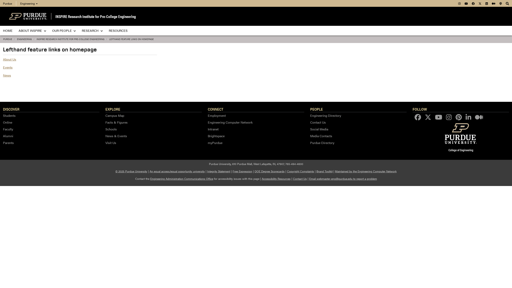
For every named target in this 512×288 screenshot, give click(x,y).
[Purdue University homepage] (28, 16)
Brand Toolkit (324, 171)
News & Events (116, 136)
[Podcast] (500, 3)
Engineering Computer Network (230, 122)
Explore (112, 109)
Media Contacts (321, 136)
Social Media (319, 129)
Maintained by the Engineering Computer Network (366, 171)
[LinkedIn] (486, 3)
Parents (8, 142)
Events (8, 67)
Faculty (8, 129)
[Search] (507, 3)
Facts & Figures (116, 122)
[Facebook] (473, 3)
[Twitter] (480, 3)
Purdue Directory (322, 142)
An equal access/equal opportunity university (177, 171)
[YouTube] (466, 3)
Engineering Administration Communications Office (181, 179)
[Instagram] (459, 3)
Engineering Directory (325, 115)
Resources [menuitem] (118, 30)
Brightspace (216, 136)
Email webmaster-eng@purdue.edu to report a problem (343, 179)
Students (9, 115)
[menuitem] (9, 3)
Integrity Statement (218, 171)
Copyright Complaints (300, 171)
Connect (215, 109)
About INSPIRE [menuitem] (31, 30)
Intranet (213, 129)
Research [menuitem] (90, 30)
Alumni (8, 136)
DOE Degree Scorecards (270, 171)
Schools (111, 129)
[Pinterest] (459, 117)
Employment (217, 115)
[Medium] (493, 3)
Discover (11, 109)
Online (7, 122)
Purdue (7, 3)
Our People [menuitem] (62, 30)
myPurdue (215, 142)
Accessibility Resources (276, 179)
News (7, 75)
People (316, 109)
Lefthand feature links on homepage (131, 39)
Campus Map (114, 115)
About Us (9, 59)
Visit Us (110, 142)
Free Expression (242, 171)
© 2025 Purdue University (131, 171)
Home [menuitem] (8, 30)
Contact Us (318, 122)
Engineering (28, 3)
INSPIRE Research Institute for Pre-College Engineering (95, 16)
